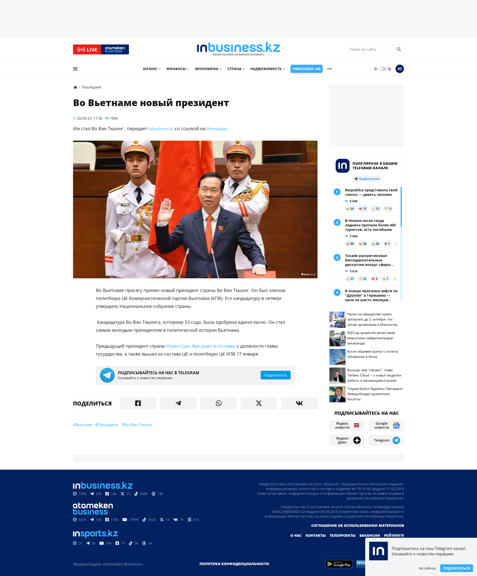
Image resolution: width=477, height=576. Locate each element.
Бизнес (150, 68)
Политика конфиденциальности (234, 563)
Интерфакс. (218, 128)
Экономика (206, 68)
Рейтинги (394, 535)
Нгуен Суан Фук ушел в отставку (201, 346)
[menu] (75, 69)
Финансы (176, 68)
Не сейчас (427, 568)
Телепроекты (343, 535)
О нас (296, 535)
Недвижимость (266, 68)
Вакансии (369, 535)
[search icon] (399, 49)
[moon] (390, 69)
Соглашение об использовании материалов (357, 525)
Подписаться (456, 568)
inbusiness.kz (160, 128)
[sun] (376, 69)
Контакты (316, 535)
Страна (234, 68)
